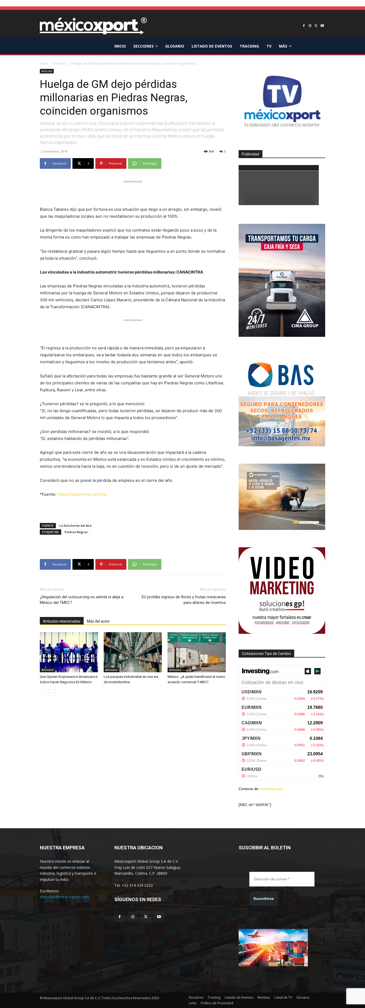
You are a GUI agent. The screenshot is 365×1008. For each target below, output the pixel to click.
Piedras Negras (76, 532)
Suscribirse (263, 898)
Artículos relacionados (61, 621)
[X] (316, 26)
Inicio (44, 63)
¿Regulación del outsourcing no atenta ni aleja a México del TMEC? (81, 600)
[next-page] (51, 692)
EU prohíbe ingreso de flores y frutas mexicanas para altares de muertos (184, 600)
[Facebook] (304, 26)
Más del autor (98, 621)
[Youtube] (322, 26)
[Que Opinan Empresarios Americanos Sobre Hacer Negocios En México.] (69, 652)
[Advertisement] (132, 192)
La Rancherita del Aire (75, 525)
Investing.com (271, 789)
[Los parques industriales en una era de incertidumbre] (133, 652)
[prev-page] (43, 692)
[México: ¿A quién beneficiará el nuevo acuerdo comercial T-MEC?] (197, 652)
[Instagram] (310, 26)
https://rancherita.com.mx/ (82, 494)
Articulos (59, 63)
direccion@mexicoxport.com (64, 896)
